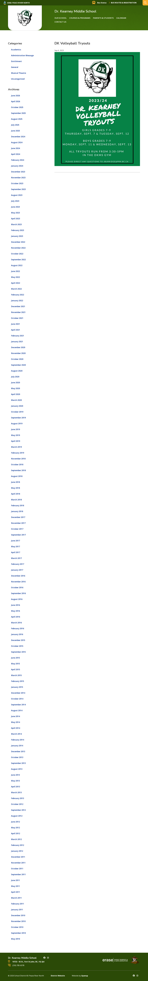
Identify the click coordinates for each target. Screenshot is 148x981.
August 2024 (16, 142)
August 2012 (16, 816)
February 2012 (17, 845)
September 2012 (18, 810)
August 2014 (16, 710)
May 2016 (15, 611)
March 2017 (16, 558)
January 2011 (17, 909)
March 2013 (16, 792)
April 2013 (15, 786)
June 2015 (15, 658)
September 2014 (18, 704)
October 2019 (17, 412)
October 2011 (17, 868)
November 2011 (18, 862)
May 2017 (15, 546)
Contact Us (60, 22)
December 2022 (18, 242)
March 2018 (16, 499)
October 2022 (17, 253)
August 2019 (16, 423)
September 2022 (18, 259)
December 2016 (18, 576)
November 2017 (18, 523)
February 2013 (17, 798)
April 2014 (15, 728)
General (14, 67)
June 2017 (15, 540)
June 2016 (15, 605)
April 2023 (15, 218)
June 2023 (15, 207)
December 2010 (18, 915)
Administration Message (22, 55)
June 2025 (15, 130)
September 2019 (18, 417)
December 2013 (18, 751)
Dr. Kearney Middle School (75, 11)
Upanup (84, 975)
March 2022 (16, 289)
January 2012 (17, 851)
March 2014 (16, 734)
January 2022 (17, 300)
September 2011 (18, 874)
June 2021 (15, 324)
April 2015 (15, 669)
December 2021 (18, 306)
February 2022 (17, 294)
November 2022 (18, 248)
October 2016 (17, 587)
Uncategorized (18, 79)
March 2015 (16, 675)
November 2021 (18, 312)
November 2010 (18, 921)
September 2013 (18, 763)
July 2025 (15, 125)
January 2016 (17, 634)
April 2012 (15, 833)
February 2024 (17, 160)
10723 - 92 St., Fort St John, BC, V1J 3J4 (28, 962)
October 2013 (17, 757)
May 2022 (15, 277)
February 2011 (17, 903)
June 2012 (15, 822)
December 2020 (18, 347)
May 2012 (15, 827)
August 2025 (16, 119)
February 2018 (17, 505)
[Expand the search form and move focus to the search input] (145, 2)
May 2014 (15, 722)
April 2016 (15, 617)
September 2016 (18, 593)
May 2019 (15, 435)
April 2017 (15, 552)
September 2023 (18, 189)
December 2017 (18, 517)
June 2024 (15, 148)
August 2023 (16, 195)
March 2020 (16, 400)
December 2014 (18, 693)
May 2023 (15, 212)
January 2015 (17, 687)
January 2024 (17, 166)
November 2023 (18, 177)
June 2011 (15, 880)
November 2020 (18, 353)
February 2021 (17, 335)
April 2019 (15, 441)
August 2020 (16, 371)
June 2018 (15, 482)
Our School (60, 18)
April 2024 (15, 154)
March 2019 (16, 447)
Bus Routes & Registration (124, 3)
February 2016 (17, 628)
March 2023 (16, 224)
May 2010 (15, 939)
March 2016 (16, 622)
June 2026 (15, 95)
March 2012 (16, 839)
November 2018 (18, 458)
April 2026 (15, 101)
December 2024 (18, 136)
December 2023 (18, 171)
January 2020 (17, 406)
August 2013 (16, 769)
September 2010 (18, 933)
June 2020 (15, 382)
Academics (16, 49)
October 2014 (17, 699)
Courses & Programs (79, 18)
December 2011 (18, 857)
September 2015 (18, 652)
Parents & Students (103, 18)
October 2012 (17, 804)
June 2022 (15, 271)
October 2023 (17, 183)
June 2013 (15, 775)
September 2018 (18, 470)
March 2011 (16, 898)
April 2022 (15, 283)
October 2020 (17, 359)
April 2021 (15, 330)
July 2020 (15, 376)
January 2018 (17, 511)
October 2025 (17, 107)
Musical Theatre (18, 73)
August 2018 (16, 476)
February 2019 (17, 453)
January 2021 (17, 341)
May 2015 (15, 663)
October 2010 (17, 927)
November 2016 (18, 581)
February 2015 (17, 681)
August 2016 (16, 599)
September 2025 (18, 113)
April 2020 (15, 394)
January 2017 (17, 570)
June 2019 (15, 429)
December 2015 (18, 640)
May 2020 (15, 388)
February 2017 (17, 564)
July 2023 (15, 201)
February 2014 (17, 740)
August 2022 (16, 265)
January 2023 (17, 236)
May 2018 (15, 488)
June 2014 (15, 716)
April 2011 (15, 892)
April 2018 (15, 494)
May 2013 (15, 781)
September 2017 (18, 535)
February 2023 (17, 230)
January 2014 (17, 745)
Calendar (121, 18)
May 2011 (15, 886)
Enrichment (16, 61)
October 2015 (17, 646)
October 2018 (17, 464)
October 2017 (17, 529)
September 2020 (18, 365)
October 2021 (17, 318)
